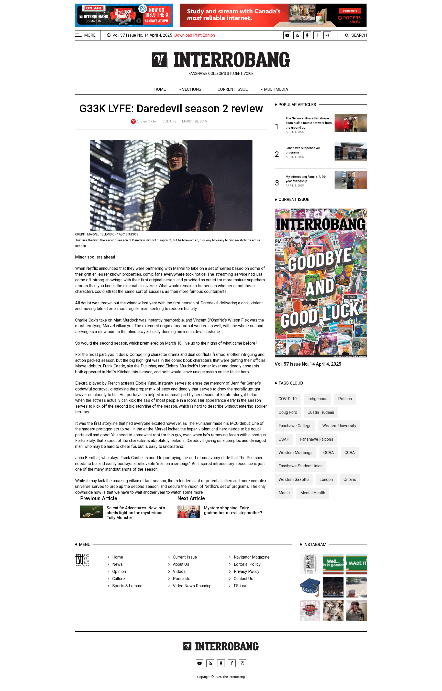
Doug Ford (288, 412)
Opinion (117, 571)
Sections (191, 89)
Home (160, 89)
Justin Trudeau (321, 412)
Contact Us (242, 578)
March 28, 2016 (194, 121)
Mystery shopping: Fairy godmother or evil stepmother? (233, 510)
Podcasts (180, 578)
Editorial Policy (246, 564)
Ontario (350, 479)
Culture (169, 121)
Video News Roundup (191, 585)
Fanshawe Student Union (301, 465)
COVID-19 (288, 398)
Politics (345, 398)
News (116, 564)
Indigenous (317, 398)
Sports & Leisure (125, 585)
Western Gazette (294, 479)
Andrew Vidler (147, 121)
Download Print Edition (194, 35)
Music (284, 492)
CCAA (350, 452)
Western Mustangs (296, 452)
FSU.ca (238, 585)
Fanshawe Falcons (316, 439)
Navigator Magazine (250, 557)
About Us (179, 564)
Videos (178, 571)
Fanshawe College (295, 425)
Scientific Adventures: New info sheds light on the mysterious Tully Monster (136, 513)
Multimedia (276, 89)
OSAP (284, 439)
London (326, 479)
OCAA (328, 452)
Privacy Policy (245, 571)
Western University (339, 425)
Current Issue (233, 89)
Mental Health (312, 492)
